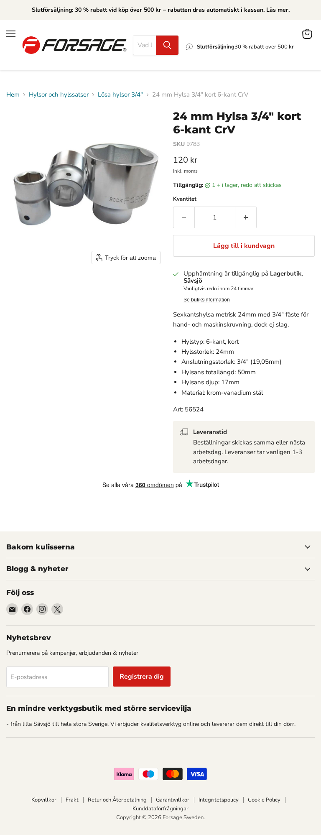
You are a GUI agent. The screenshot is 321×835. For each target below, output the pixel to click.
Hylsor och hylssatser (59, 94)
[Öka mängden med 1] (246, 217)
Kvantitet (184, 199)
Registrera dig (142, 676)
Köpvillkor (43, 800)
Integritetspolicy (219, 800)
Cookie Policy (264, 800)
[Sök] (167, 45)
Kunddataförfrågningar (160, 808)
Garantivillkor (172, 800)
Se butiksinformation (206, 300)
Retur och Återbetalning (117, 800)
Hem (13, 94)
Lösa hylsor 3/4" (120, 94)
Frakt (72, 800)
